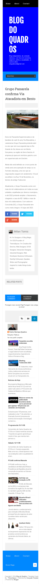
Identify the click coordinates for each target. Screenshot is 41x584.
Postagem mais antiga (31, 305)
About (16, 3)
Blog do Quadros (18, 34)
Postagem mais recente (12, 305)
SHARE (14, 214)
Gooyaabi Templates (33, 578)
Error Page (10, 565)
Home (8, 3)
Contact (26, 3)
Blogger (16, 579)
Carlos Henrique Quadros (18, 332)
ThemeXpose (12, 578)
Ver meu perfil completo (14, 337)
